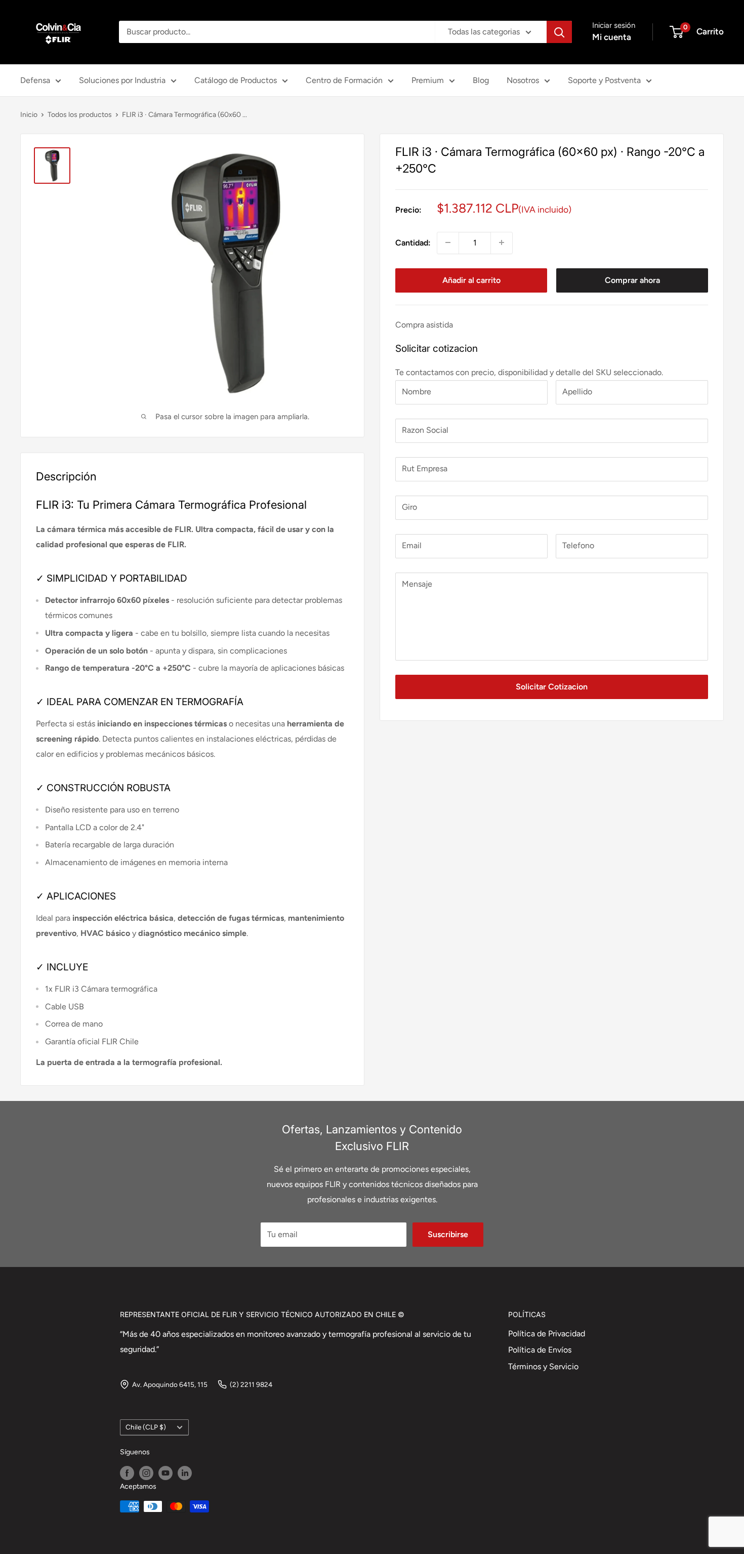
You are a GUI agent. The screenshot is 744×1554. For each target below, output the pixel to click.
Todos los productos (80, 114)
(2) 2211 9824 (251, 1384)
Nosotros (523, 80)
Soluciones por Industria (122, 80)
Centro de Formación (344, 80)
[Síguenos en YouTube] (165, 1473)
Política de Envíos (539, 1350)
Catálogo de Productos (235, 80)
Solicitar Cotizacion (552, 686)
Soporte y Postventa (604, 80)
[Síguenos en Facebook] (127, 1473)
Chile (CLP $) (146, 1427)
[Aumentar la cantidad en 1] (501, 242)
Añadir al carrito (471, 279)
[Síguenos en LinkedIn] (185, 1473)
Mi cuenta (611, 37)
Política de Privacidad (546, 1333)
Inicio (28, 114)
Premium (427, 80)
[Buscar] (559, 32)
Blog (481, 80)
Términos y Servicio (543, 1366)
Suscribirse (448, 1234)
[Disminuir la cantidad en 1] (448, 242)
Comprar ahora (632, 279)
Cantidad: (413, 242)
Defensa (35, 80)
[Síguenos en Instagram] (146, 1473)
